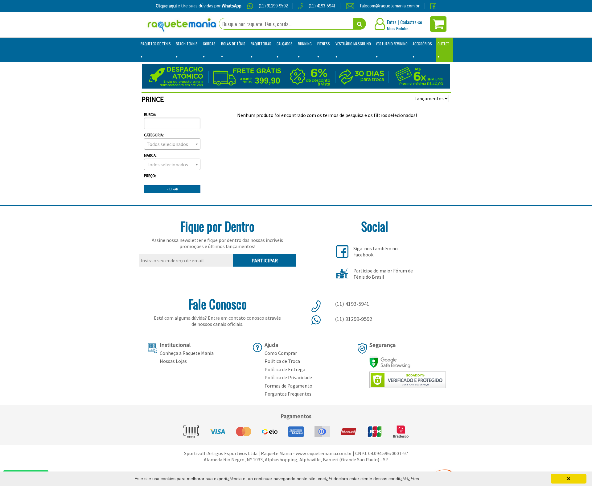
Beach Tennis (187, 43)
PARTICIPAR (265, 260)
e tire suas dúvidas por (198, 6)
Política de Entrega (285, 369)
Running (305, 43)
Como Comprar (281, 353)
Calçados (285, 43)
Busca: (150, 114)
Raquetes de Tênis (156, 43)
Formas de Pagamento (288, 386)
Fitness (323, 43)
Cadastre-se (411, 22)
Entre (392, 22)
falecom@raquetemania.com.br (390, 6)
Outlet (443, 43)
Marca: (150, 155)
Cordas (209, 43)
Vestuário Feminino (392, 43)
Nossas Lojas (173, 361)
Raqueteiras (261, 43)
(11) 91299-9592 (273, 6)
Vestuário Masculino (353, 43)
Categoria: (154, 134)
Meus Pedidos (398, 28)
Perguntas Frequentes (288, 394)
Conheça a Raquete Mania (187, 353)
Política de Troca (282, 361)
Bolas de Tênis (233, 43)
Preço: (150, 175)
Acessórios (422, 43)
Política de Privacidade (288, 377)
